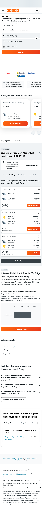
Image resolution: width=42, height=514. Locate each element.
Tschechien (34, 458)
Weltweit (20, 458)
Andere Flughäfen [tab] (22, 423)
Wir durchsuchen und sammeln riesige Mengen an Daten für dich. (20, 484)
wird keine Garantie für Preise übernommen (14, 474)
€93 (3, 18)
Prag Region (18, 460)
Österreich (8, 439)
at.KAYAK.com (6, 458)
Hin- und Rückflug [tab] (9, 175)
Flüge (13, 458)
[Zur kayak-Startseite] (13, 10)
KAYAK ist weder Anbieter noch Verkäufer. (17, 480)
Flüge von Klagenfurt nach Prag (14, 437)
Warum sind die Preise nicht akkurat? (15, 488)
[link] (21, 329)
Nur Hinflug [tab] (21, 175)
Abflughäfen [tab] (8, 423)
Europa (27, 458)
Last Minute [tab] (33, 175)
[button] (3, 10)
